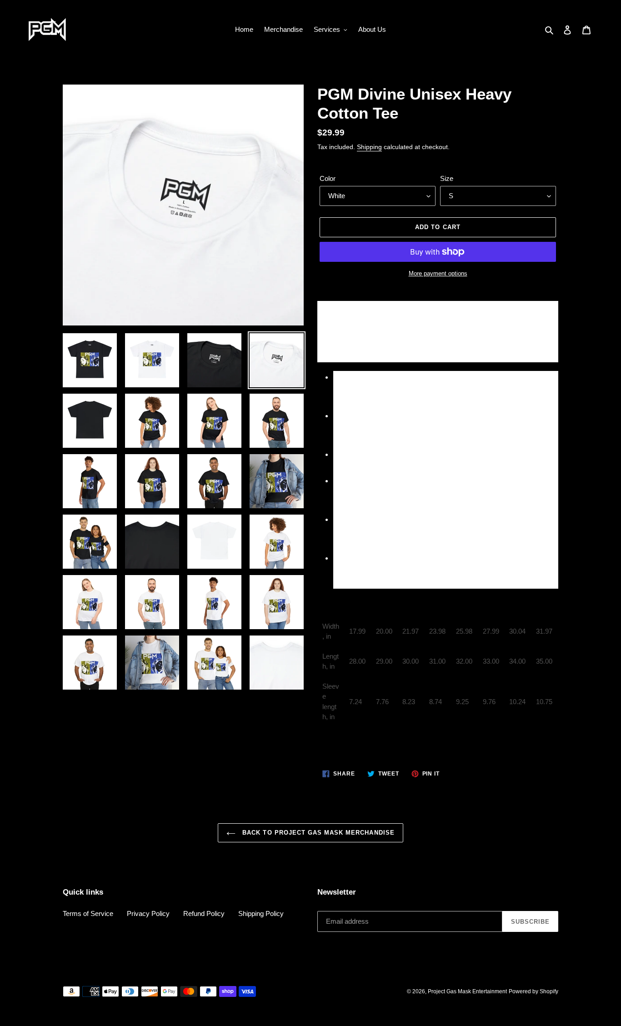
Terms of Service (88, 913)
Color (328, 178)
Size (446, 178)
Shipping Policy (261, 913)
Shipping (369, 146)
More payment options (438, 273)
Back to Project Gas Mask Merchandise (317, 832)
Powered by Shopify (533, 991)
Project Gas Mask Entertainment (467, 991)
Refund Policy (204, 913)
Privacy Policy (148, 913)
